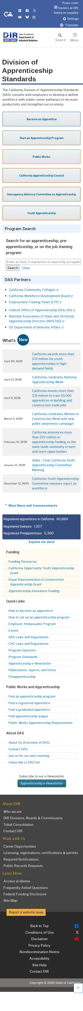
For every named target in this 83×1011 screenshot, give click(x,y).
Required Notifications (21, 859)
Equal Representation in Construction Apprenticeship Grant (36, 582)
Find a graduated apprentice (29, 709)
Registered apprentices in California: (29, 519)
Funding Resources (22, 561)
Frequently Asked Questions (25, 887)
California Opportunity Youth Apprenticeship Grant (41, 570)
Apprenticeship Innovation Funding (34, 591)
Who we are (12, 811)
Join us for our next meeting (28, 755)
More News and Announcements (32, 505)
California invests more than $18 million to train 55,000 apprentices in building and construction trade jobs (53, 397)
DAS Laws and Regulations (28, 637)
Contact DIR (13, 830)
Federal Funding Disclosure (24, 894)
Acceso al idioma (16, 881)
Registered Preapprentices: (22, 533)
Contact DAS (18, 749)
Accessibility (39, 958)
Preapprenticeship (21, 676)
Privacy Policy (39, 945)
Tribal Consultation (18, 824)
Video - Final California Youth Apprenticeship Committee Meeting (53, 465)
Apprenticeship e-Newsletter (29, 663)
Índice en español (66, 12)
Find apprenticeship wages (28, 716)
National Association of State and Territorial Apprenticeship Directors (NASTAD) (41, 318)
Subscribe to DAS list (24, 762)
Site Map (10, 900)
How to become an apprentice (30, 610)
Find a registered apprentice (29, 703)
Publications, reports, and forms (32, 670)
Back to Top (39, 925)
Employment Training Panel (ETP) (34, 302)
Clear (26, 267)
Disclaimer (39, 938)
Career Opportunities (19, 846)
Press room (70, 3)
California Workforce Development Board (39, 295)
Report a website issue (26, 912)
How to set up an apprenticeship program (39, 617)
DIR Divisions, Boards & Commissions (33, 817)
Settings (73, 18)
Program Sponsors (22, 650)
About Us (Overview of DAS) (29, 742)
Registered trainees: (17, 526)
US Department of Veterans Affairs (35, 327)
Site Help (39, 964)
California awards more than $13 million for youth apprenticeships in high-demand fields (53, 361)
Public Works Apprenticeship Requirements (40, 722)
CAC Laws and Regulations (28, 643)
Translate (71, 25)
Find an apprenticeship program (31, 696)
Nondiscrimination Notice (39, 951)
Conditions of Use (39, 932)
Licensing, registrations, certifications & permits (40, 852)
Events (13, 630)
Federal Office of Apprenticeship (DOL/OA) (40, 310)
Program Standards (22, 656)
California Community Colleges (32, 289)
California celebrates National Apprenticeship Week (54, 379)
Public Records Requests (23, 865)
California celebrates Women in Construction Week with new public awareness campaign (55, 419)
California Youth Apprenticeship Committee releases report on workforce (55, 483)
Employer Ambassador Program (32, 623)
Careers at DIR (68, 8)
